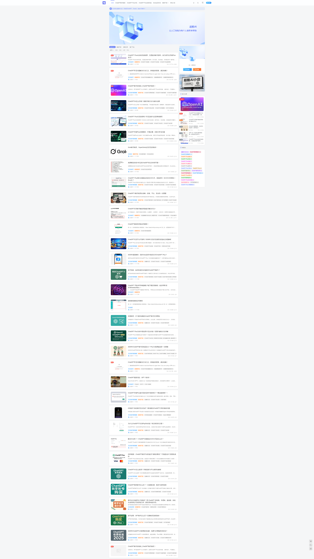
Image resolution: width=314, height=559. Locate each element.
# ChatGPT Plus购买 (145, 62)
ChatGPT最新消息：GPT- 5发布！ (139, 377)
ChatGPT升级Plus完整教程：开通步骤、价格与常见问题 (146, 132)
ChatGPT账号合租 (198, 173)
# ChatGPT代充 (157, 246)
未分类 (131, 307)
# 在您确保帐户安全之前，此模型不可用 (149, 215)
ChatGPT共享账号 (186, 154)
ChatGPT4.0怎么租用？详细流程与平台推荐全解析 (144, 469)
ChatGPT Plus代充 (132, 3)
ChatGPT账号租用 (186, 177)
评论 (128, 50)
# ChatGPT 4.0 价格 (155, 537)
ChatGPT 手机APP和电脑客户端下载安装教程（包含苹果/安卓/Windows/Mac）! (147, 286)
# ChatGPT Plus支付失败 (169, 138)
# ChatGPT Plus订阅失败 (171, 184)
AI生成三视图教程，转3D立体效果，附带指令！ (196, 127)
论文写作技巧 (185, 182)
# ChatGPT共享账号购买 (149, 92)
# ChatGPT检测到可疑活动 (163, 215)
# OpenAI (137, 384)
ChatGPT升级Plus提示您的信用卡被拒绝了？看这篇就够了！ (148, 393)
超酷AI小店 (185, 152)
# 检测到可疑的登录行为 (168, 77)
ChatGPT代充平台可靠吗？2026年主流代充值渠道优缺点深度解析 (149, 239)
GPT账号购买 (194, 182)
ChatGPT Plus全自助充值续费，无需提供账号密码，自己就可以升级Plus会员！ (152, 56)
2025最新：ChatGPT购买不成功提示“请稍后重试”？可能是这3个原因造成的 (152, 455)
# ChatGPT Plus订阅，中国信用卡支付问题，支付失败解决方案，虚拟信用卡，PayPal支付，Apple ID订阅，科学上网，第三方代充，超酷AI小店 (173, 338)
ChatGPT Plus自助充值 (145, 3)
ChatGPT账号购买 (120, 3)
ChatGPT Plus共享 (186, 175)
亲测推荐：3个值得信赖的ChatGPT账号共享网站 (144, 316)
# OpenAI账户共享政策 (175, 215)
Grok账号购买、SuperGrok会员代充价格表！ (142, 147)
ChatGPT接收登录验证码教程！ (138, 224)
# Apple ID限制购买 (167, 414)
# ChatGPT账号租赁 (155, 476)
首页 (112, 3)
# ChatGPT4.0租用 (164, 476)
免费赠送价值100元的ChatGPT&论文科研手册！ (144, 162)
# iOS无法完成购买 (148, 414)
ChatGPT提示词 (185, 170)
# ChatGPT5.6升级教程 (160, 108)
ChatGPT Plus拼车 (186, 166)
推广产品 (132, 47)
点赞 (124, 50)
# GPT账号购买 (167, 522)
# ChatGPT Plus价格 (149, 123)
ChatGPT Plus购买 (186, 163)
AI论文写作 (132, 507)
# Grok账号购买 (142, 154)
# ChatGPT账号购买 (149, 522)
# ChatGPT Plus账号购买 (161, 92)
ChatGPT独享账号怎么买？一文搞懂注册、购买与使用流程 (147, 485)
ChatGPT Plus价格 (186, 161)
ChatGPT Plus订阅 (186, 168)
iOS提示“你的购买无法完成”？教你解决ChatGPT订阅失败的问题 (149, 408)
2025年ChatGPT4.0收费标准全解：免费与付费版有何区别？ (147, 531)
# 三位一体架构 (148, 384)
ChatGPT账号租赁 (186, 173)
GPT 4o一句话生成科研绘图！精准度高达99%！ (195, 133)
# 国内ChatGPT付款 (166, 246)
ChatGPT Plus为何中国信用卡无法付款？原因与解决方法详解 (148, 331)
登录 (188, 69)
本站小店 (172, 3)
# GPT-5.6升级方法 (170, 108)
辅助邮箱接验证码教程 (135, 301)
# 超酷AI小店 (147, 261)
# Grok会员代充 (150, 154)
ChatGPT (131, 62)
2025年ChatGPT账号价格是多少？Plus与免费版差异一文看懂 (148, 347)
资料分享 (125, 47)
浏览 (120, 50)
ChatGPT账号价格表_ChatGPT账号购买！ (142, 86)
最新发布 (112, 47)
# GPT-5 (141, 384)
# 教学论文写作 (153, 507)
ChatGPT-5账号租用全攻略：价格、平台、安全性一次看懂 (147, 193)
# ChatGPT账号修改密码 (146, 230)
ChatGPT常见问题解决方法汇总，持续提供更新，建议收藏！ (148, 70)
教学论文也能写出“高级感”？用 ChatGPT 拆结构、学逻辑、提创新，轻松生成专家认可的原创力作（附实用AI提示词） (152, 501)
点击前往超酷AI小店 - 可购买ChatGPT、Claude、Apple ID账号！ (129, 8)
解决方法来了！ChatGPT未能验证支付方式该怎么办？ (146, 439)
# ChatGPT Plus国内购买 (166, 261)
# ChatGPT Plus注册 (166, 491)
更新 (116, 50)
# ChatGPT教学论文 (162, 507)
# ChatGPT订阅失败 (158, 414)
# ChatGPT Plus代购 (149, 184)
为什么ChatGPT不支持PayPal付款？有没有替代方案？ (146, 423)
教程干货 (164, 3)
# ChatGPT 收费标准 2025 (166, 537)
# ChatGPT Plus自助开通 (165, 62)
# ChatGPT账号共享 (165, 322)
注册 (198, 69)
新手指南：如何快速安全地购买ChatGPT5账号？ (144, 270)
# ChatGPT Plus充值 (155, 62)
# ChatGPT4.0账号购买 (172, 92)
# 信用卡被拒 (163, 399)
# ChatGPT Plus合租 (155, 322)
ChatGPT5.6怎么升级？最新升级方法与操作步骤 (144, 101)
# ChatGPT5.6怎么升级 (149, 108)
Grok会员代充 (157, 3)
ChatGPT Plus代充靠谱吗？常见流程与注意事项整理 (145, 116)
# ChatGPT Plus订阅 (168, 123)
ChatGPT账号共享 (197, 170)
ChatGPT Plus (197, 168)
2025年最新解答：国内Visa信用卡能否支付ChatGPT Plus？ (147, 255)
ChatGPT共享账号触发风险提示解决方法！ (142, 209)
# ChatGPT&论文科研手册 (146, 169)
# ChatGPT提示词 (145, 507)
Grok (131, 154)
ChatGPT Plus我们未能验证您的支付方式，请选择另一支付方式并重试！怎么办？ (152, 179)
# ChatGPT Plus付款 (165, 430)
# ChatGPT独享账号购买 (156, 491)
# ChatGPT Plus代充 (158, 123)
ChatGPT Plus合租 (186, 156)
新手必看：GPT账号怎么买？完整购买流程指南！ (144, 515)
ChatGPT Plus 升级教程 (187, 184)
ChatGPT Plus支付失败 (187, 180)
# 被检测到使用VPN (158, 77)
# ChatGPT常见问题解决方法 (147, 77)
